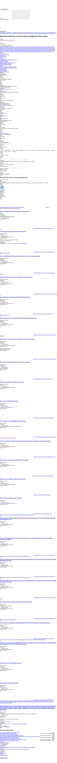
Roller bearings (19, 33)
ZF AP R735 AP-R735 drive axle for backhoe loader (13, 231)
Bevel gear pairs (30, 33)
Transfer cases (51, 33)
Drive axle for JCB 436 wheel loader (9, 401)
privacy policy (16, 243)
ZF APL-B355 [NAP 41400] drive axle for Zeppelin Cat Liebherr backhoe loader (20, 256)
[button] (28, 25)
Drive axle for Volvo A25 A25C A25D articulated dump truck (11, 735)
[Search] (21, 14)
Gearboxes (25, 32)
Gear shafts (24, 33)
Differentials (30, 32)
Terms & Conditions (4, 747)
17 (3, 725)
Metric (4, 745)
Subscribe (2, 242)
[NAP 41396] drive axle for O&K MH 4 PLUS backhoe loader (15, 297)
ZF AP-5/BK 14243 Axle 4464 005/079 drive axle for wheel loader (16, 601)
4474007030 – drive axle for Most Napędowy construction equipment (17, 339)
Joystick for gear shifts (4, 33)
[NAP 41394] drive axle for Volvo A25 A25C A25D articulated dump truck (18, 318)
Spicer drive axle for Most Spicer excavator (11, 498)
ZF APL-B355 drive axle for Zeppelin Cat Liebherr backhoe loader (13, 739)
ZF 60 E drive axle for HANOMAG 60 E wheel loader (13, 421)
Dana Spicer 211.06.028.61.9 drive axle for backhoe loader (14, 362)
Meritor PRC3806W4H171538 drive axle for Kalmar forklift (14, 211)
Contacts (7, 742)
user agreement (23, 243)
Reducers (39, 32)
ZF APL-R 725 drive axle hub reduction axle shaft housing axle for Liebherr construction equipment (25, 441)
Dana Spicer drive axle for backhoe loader (8, 733)
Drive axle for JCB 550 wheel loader (9, 683)
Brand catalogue (32, 747)
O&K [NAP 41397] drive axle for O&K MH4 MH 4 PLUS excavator (16, 277)
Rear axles (54, 32)
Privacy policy (10, 747)
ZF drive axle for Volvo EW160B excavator (10, 663)
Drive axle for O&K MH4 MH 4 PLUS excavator (9, 737)
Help (5, 742)
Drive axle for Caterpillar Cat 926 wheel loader (11, 382)
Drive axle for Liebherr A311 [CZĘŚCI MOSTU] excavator (14, 460)
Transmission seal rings (38, 33)
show (1, 172)
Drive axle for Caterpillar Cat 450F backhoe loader (12, 479)
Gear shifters (45, 33)
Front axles (50, 32)
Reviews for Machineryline (23, 747)
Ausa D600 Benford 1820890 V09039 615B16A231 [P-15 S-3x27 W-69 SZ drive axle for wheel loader (25, 622)
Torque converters (12, 33)
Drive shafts (35, 32)
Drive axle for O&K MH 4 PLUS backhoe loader (9, 740)
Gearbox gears (44, 32)
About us (2, 742)
